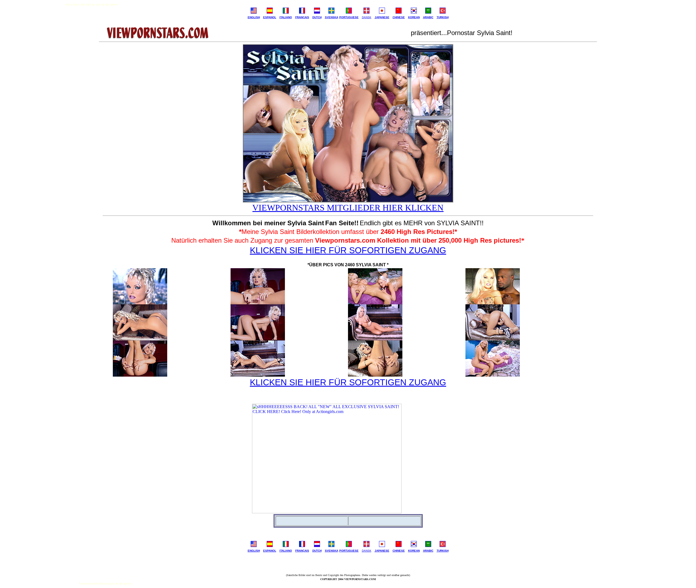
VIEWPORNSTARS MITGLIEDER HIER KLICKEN (347, 207)
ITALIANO (285, 17)
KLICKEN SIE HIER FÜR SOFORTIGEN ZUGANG (348, 250)
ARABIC (428, 17)
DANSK (366, 17)
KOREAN (414, 17)
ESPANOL (269, 17)
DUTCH (317, 17)
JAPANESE (382, 17)
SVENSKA (331, 17)
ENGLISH (254, 17)
